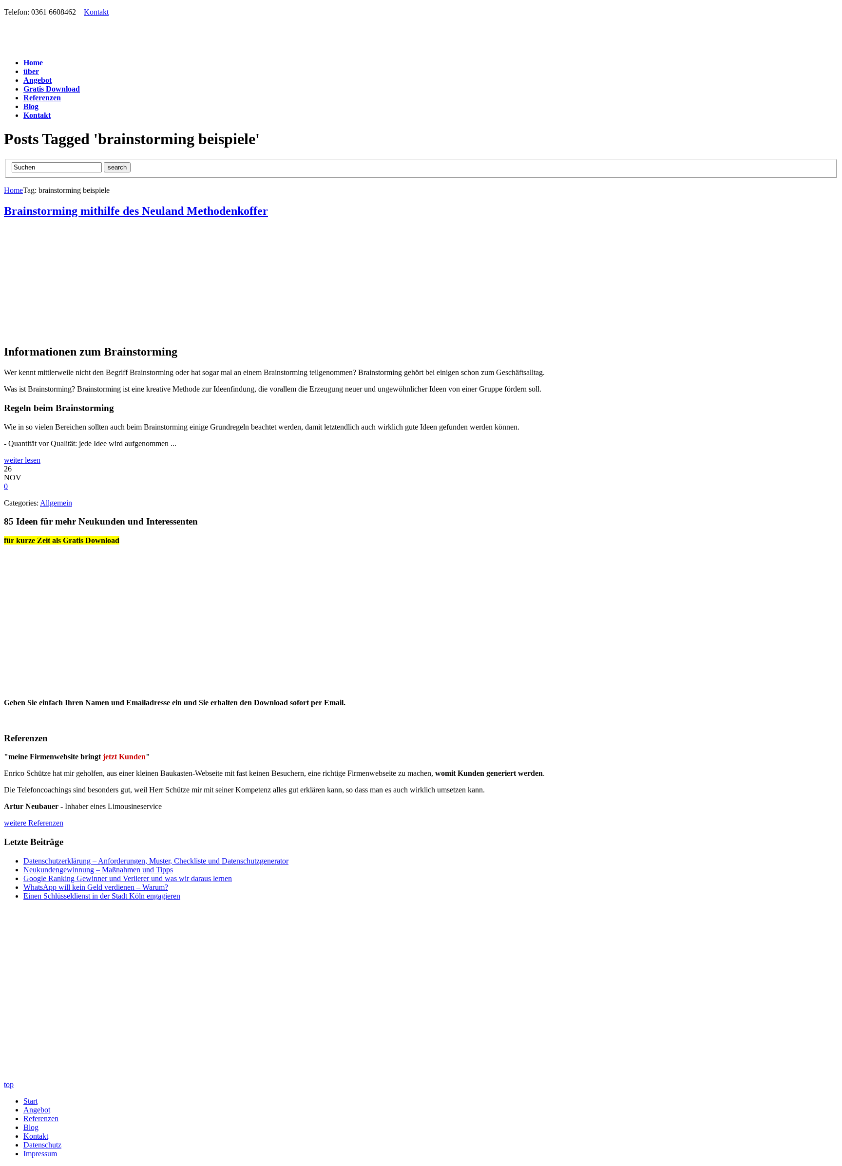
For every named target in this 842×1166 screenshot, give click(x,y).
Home (13, 190)
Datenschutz (42, 1145)
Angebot (36, 1110)
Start (30, 1101)
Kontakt (96, 12)
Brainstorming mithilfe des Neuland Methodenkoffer (136, 211)
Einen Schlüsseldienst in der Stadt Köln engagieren (101, 896)
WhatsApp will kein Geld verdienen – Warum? (95, 887)
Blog (30, 1127)
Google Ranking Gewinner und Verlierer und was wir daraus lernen (127, 878)
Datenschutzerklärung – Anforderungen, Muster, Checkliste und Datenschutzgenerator (155, 861)
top (9, 1084)
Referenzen (40, 1118)
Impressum (40, 1153)
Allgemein (56, 503)
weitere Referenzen (33, 823)
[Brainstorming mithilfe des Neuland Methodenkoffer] (135, 331)
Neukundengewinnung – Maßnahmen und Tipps (98, 869)
